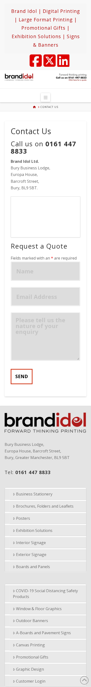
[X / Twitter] (47, 57)
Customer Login (30, 681)
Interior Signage (31, 542)
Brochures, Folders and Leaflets (45, 506)
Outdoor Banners (32, 620)
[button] (45, 97)
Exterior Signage (31, 554)
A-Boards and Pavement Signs (43, 632)
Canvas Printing (30, 645)
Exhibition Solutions (34, 530)
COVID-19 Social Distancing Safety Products (45, 593)
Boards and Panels (33, 566)
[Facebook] (33, 57)
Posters (23, 518)
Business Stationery (34, 494)
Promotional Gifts (32, 657)
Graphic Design (30, 669)
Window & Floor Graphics (39, 608)
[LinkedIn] (61, 57)
